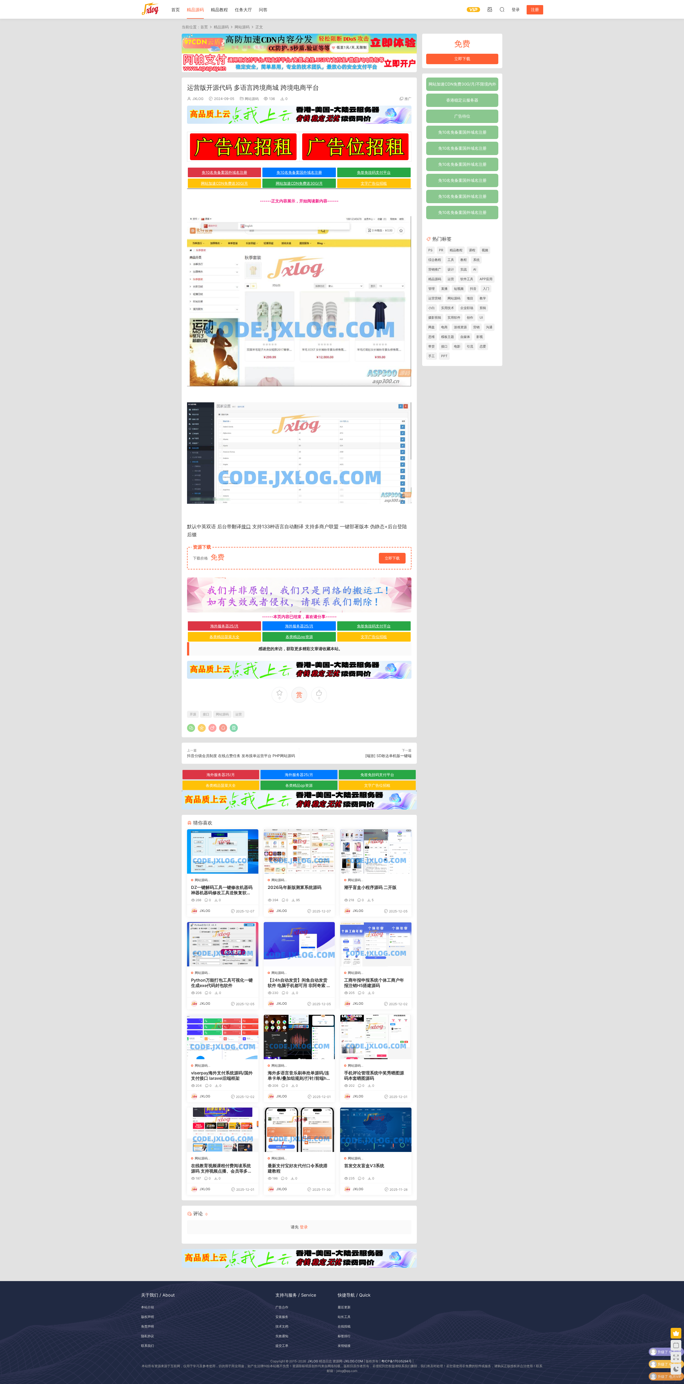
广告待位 (462, 116)
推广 (408, 99)
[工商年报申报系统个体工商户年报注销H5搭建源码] (375, 944)
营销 (476, 327)
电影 (457, 346)
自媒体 (465, 337)
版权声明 (147, 1317)
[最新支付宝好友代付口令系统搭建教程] (299, 1130)
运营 (238, 714)
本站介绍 (147, 1307)
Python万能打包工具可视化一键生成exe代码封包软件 (222, 982)
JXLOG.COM (353, 1361)
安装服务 (281, 1317)
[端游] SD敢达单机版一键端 (388, 755)
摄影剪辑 (434, 317)
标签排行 (344, 1336)
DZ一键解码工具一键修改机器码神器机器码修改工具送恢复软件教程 (221, 890)
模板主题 (447, 337)
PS (430, 250)
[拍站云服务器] (299, 115)
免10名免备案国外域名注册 (224, 172)
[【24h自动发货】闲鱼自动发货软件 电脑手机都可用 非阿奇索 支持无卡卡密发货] (299, 944)
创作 (470, 317)
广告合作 (281, 1307)
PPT (444, 356)
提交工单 (281, 1346)
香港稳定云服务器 (462, 100)
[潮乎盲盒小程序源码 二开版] (375, 851)
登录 (304, 1226)
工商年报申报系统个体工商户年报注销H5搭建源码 (374, 982)
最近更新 (344, 1307)
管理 (431, 289)
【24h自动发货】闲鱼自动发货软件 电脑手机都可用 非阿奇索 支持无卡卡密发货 (299, 982)
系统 (476, 260)
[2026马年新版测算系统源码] (299, 851)
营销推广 (434, 269)
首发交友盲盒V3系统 (364, 1165)
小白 (431, 308)
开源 (193, 714)
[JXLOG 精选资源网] (150, 9)
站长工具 (344, 1317)
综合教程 (434, 260)
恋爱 (483, 346)
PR (441, 250)
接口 (246, 526)
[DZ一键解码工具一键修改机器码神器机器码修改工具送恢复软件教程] (222, 851)
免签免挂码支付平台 (374, 172)
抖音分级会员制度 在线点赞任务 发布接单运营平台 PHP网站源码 (241, 755)
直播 (444, 289)
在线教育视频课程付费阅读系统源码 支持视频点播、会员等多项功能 (221, 1168)
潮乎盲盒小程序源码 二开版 (370, 887)
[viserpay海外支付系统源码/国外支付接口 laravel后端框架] (222, 1037)
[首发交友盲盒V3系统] (375, 1130)
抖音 (473, 289)
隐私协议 (147, 1336)
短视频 (459, 289)
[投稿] (489, 9)
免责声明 (147, 1326)
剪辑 (483, 308)
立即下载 (392, 558)
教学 (483, 298)
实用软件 (454, 317)
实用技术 (447, 308)
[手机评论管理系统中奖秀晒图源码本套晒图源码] (375, 1037)
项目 (470, 298)
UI (481, 317)
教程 (463, 260)
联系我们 (147, 1346)
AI (474, 269)
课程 (472, 250)
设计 (451, 269)
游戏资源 (460, 327)
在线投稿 (344, 1326)
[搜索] (502, 9)
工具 (451, 260)
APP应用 (486, 279)
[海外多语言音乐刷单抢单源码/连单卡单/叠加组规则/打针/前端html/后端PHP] (299, 1037)
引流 (470, 346)
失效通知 (281, 1336)
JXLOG (198, 99)
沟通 (489, 327)
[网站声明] (299, 594)
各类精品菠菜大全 (224, 636)
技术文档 (281, 1326)
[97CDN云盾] (299, 43)
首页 (175, 9)
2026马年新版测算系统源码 (294, 887)
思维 (431, 337)
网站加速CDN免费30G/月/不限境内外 (462, 84)
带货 (431, 346)
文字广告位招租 (374, 183)
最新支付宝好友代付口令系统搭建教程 (298, 1168)
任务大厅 (243, 9)
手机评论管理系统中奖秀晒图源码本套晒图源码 (374, 1075)
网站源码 (252, 99)
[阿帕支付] (299, 62)
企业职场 (466, 308)
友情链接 (344, 1346)
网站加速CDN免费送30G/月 (224, 183)
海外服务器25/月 (224, 626)
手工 (431, 356)
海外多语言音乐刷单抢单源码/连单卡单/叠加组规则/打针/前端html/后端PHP (298, 1075)
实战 (463, 269)
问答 (263, 9)
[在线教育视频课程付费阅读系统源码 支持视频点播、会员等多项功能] (222, 1130)
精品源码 (195, 9)
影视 (479, 337)
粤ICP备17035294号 (396, 1361)
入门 (486, 289)
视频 (485, 250)
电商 (444, 327)
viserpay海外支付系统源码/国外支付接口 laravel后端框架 (222, 1075)
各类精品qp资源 (299, 636)
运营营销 (434, 298)
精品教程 (219, 9)
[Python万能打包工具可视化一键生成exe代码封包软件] (222, 944)
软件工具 (466, 279)
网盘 (431, 327)
